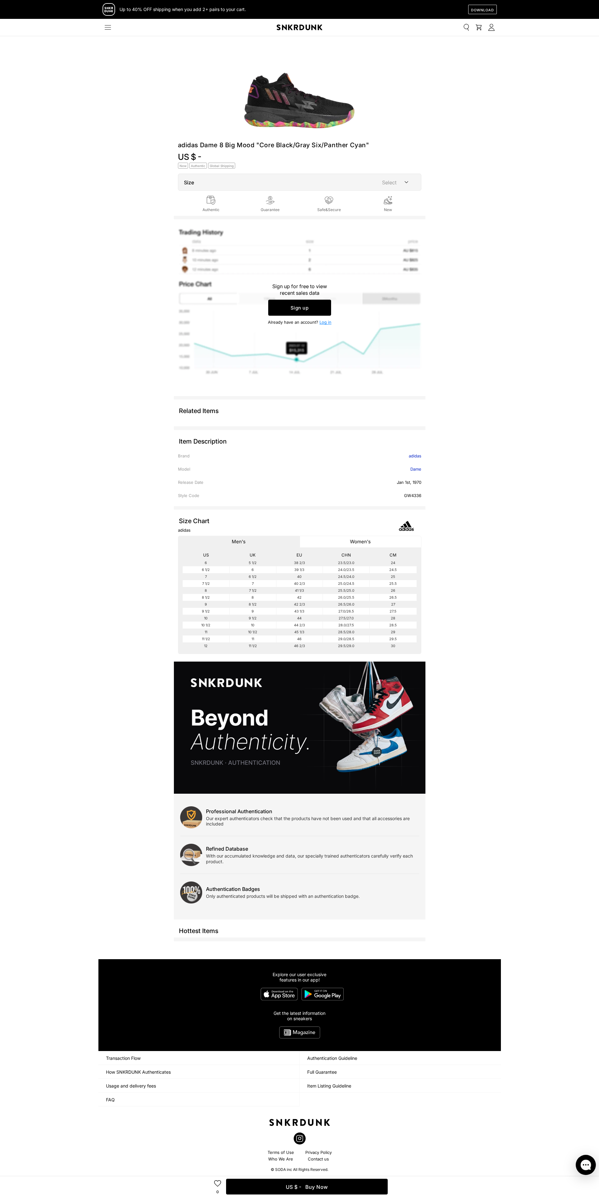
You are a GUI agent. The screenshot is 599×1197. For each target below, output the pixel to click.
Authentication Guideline (332, 1058)
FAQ (110, 1099)
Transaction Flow (123, 1058)
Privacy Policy (318, 1152)
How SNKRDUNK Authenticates (138, 1072)
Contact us (318, 1158)
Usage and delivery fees (131, 1085)
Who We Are (280, 1158)
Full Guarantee (322, 1072)
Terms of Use (281, 1152)
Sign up (300, 308)
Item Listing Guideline (329, 1085)
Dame (415, 469)
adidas (415, 455)
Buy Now (307, 1187)
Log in (325, 322)
